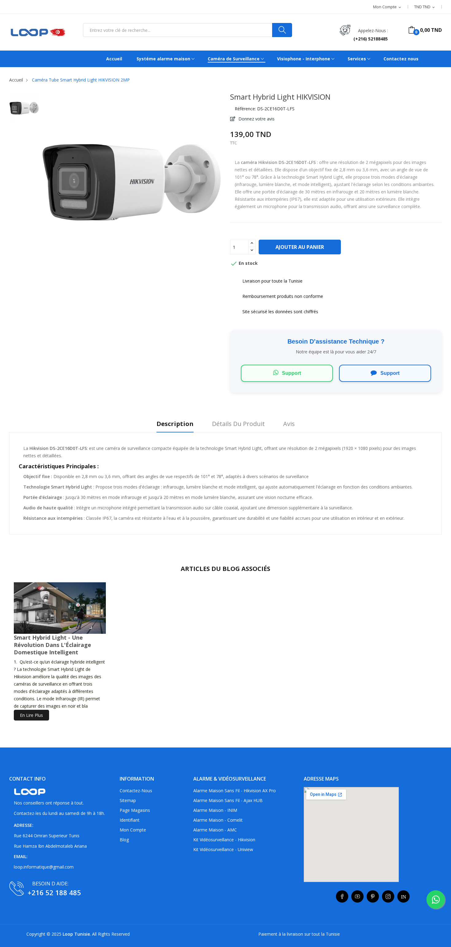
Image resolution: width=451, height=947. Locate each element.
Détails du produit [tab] (238, 424)
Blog (124, 839)
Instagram (388, 896)
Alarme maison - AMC (215, 830)
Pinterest (373, 896)
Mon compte (133, 830)
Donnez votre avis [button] (256, 119)
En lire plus (31, 715)
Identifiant (130, 820)
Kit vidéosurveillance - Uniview (223, 849)
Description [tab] (175, 424)
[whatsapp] (435, 899)
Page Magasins (135, 810)
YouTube (357, 896)
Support (291, 373)
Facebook (342, 896)
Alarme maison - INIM (215, 810)
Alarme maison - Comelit (218, 820)
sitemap (128, 800)
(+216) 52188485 (370, 39)
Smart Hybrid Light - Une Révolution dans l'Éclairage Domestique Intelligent (52, 645)
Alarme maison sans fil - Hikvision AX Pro (234, 790)
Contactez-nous (136, 790)
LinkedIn (403, 896)
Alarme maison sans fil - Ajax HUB (228, 800)
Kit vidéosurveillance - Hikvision (224, 839)
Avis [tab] (289, 424)
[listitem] (24, 109)
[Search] (282, 30)
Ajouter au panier (300, 247)
